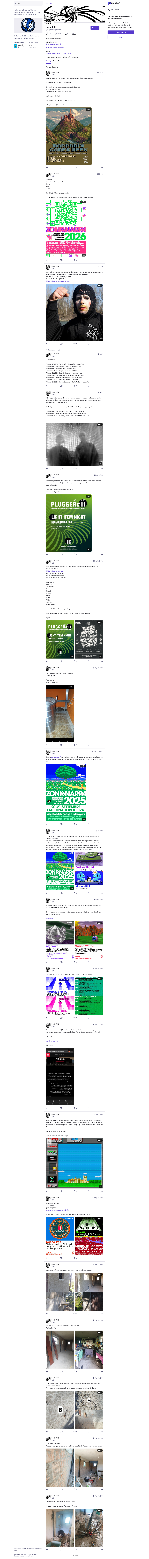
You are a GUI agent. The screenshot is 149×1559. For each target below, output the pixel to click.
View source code (25, 1556)
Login (121, 37)
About (24, 1548)
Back (50, 4)
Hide (88, 109)
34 (56, 35)
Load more (74, 1555)
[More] (102, 167)
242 (47, 35)
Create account (121, 32)
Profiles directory (32, 1548)
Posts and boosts (52, 67)
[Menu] (101, 28)
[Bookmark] (88, 167)
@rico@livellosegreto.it (52, 29)
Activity (48, 61)
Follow (94, 28)
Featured (61, 61)
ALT (84, 255)
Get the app (27, 1554)
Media (55, 61)
